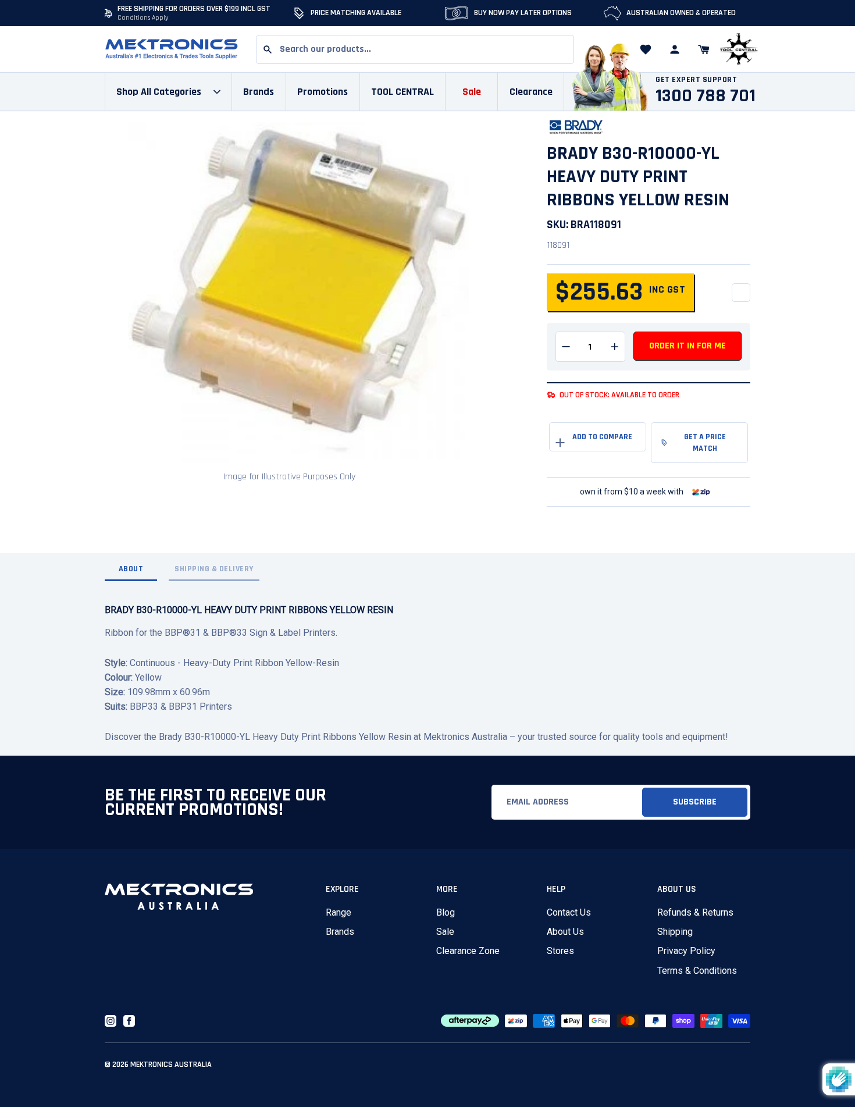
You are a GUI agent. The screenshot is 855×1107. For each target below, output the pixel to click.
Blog (445, 912)
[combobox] (415, 49)
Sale (445, 931)
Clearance (531, 91)
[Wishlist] (645, 49)
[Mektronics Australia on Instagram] (110, 1021)
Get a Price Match (705, 443)
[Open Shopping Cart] (703, 49)
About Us (565, 931)
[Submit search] (267, 49)
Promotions (322, 91)
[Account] (674, 49)
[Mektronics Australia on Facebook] (129, 1021)
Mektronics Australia (171, 1064)
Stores (560, 950)
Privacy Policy (686, 950)
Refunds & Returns (695, 912)
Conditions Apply (143, 17)
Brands (340, 931)
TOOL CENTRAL (402, 91)
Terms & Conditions (697, 970)
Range (338, 912)
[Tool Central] (738, 49)
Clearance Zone (468, 950)
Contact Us (569, 912)
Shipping (675, 931)
